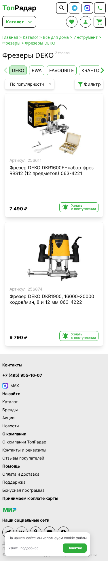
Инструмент (85, 37)
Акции (8, 417)
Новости (10, 425)
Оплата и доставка (20, 474)
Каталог (30, 37)
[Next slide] (102, 70)
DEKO (18, 70)
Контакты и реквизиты (24, 449)
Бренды (10, 409)
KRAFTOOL (93, 70)
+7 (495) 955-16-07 (22, 375)
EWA (37, 70)
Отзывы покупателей (23, 458)
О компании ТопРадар (24, 441)
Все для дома (56, 37)
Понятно (74, 548)
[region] (54, 126)
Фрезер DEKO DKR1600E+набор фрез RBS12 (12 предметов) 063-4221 (52, 170)
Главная (10, 37)
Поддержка (14, 482)
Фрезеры (11, 43)
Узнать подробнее (23, 548)
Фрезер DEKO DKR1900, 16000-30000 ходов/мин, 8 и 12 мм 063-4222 (52, 299)
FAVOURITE (61, 70)
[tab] (44, 151)
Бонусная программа (23, 490)
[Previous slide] (6, 70)
